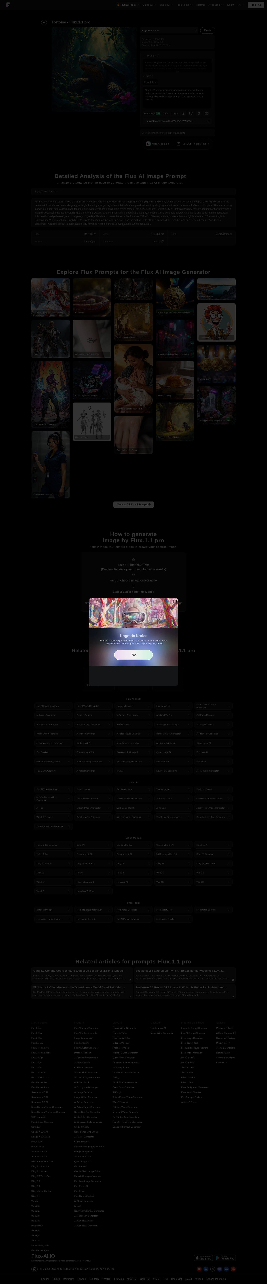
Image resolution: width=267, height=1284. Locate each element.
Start (133, 655)
